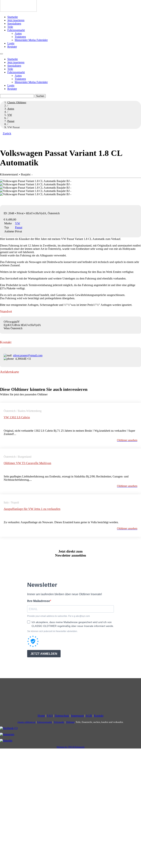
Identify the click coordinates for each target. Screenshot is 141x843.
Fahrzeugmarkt (16, 30)
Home (41, 715)
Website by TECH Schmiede (71, 747)
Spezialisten (14, 23)
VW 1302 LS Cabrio (17, 417)
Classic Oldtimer (16, 102)
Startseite (12, 16)
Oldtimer (70, 722)
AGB (89, 715)
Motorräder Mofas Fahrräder (31, 40)
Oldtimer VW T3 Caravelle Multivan (27, 463)
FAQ (50, 715)
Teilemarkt (59, 722)
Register (12, 46)
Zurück (7, 133)
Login (10, 43)
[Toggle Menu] (1, 53)
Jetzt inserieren (15, 20)
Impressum (77, 715)
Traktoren (20, 36)
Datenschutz (62, 715)
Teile (10, 26)
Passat (18, 227)
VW (17, 223)
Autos (18, 33)
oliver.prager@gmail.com (27, 355)
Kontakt (98, 715)
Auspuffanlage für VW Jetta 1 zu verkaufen (32, 509)
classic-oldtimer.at (26, 722)
